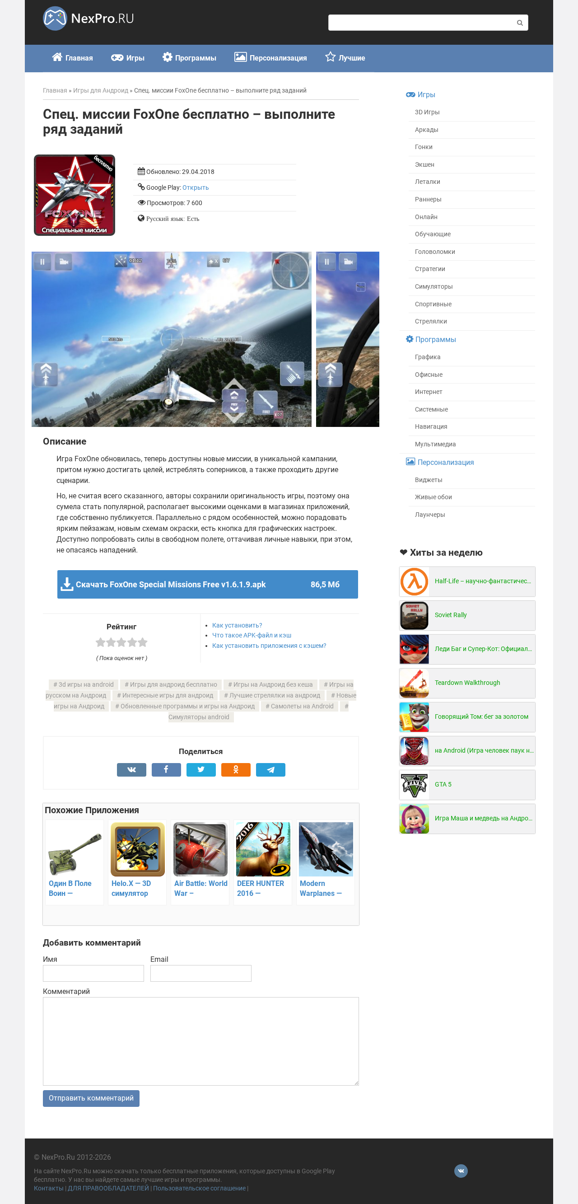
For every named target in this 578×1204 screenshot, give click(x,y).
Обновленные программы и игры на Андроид (188, 706)
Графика (428, 357)
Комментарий (66, 991)
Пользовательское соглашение (199, 1188)
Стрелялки (431, 321)
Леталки (427, 182)
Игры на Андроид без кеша (273, 685)
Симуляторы (434, 286)
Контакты (49, 1188)
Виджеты (429, 480)
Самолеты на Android (302, 706)
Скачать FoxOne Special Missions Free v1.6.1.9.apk (207, 584)
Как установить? (237, 625)
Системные (431, 409)
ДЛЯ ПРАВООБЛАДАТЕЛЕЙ (108, 1188)
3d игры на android (86, 685)
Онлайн (426, 217)
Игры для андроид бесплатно (173, 685)
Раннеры (428, 199)
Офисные (429, 375)
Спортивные (433, 304)
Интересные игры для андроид (167, 695)
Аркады (426, 130)
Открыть (195, 188)
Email (159, 959)
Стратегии (430, 269)
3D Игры (427, 112)
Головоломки (435, 252)
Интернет (429, 392)
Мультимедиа (435, 444)
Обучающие (433, 234)
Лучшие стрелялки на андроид (274, 695)
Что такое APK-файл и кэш (251, 635)
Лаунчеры (430, 515)
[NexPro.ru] (88, 34)
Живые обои (433, 497)
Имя (50, 959)
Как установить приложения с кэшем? (269, 645)
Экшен (424, 165)
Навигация (431, 427)
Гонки (424, 147)
